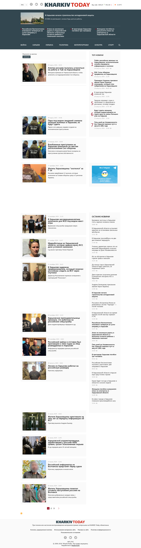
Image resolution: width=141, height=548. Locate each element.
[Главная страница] (70, 522)
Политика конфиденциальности (101, 530)
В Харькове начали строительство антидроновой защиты (69, 15)
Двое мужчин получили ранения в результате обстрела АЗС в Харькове (104, 276)
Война (23, 45)
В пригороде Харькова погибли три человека (81, 30)
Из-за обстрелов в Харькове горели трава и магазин (102, 257)
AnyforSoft (76, 545)
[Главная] (67, 5)
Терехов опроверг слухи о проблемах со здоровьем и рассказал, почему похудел (104, 102)
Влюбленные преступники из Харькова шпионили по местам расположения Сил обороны (63, 146)
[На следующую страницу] (59, 508)
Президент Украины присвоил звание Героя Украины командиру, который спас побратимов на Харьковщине (106, 83)
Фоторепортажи (81, 45)
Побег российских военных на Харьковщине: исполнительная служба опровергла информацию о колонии (106, 63)
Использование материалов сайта (64, 530)
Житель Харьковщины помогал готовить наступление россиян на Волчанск (64, 490)
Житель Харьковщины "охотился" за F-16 (65, 169)
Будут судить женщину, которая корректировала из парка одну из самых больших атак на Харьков (106, 113)
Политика (63, 45)
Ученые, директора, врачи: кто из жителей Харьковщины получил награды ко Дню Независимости (104, 248)
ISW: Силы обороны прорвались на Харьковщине (105, 73)
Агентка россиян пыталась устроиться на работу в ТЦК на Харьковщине (66, 68)
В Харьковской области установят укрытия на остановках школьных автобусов (104, 230)
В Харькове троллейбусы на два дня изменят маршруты (104, 239)
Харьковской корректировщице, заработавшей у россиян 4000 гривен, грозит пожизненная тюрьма (65, 442)
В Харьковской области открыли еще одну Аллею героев (104, 374)
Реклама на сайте (83, 530)
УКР (68, 542)
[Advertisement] (53, 100)
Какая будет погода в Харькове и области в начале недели (104, 382)
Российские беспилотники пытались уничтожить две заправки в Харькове (102, 364)
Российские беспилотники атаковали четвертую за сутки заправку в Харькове (33, 32)
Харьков (36, 45)
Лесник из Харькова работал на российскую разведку (63, 367)
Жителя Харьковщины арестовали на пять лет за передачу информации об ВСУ (66, 418)
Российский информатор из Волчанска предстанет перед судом (65, 465)
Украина (49, 45)
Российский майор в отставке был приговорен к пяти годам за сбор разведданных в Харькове (64, 344)
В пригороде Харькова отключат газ (102, 93)
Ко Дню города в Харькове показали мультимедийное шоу (104, 400)
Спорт (111, 45)
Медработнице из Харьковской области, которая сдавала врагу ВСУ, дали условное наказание (65, 245)
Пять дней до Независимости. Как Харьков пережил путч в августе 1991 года (105, 124)
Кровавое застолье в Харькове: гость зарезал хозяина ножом (104, 221)
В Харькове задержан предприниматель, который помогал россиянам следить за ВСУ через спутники (65, 270)
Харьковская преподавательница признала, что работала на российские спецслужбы (64, 320)
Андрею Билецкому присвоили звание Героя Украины (103, 285)
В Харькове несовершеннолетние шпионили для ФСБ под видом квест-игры (66, 221)
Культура (98, 45)
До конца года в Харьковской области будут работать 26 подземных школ (103, 266)
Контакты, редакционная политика (41, 530)
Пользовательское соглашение (70, 532)
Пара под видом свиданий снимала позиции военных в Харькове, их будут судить (65, 122)
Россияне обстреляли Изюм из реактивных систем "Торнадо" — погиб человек (104, 304)
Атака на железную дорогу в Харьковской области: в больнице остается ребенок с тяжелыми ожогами (56, 32)
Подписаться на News (21, 513)
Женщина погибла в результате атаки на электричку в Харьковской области (106, 32)
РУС (72, 542)
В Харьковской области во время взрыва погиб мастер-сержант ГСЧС (104, 314)
